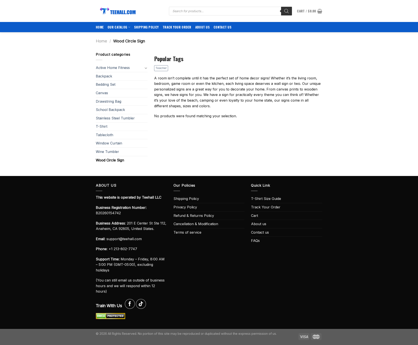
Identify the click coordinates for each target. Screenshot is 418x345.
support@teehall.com (124, 239)
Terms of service (187, 232)
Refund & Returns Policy (194, 215)
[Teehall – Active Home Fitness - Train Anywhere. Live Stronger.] (129, 11)
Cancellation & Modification (196, 224)
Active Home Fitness (113, 67)
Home (100, 27)
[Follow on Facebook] (130, 304)
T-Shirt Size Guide (266, 198)
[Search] (286, 11)
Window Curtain (109, 143)
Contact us (222, 27)
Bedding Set (105, 84)
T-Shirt (101, 126)
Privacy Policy (185, 207)
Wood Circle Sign (110, 160)
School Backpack (110, 109)
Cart (254, 215)
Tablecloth (104, 135)
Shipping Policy (146, 27)
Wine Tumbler (107, 151)
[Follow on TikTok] (141, 304)
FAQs (255, 240)
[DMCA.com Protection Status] (110, 315)
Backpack (104, 76)
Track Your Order (177, 27)
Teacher (161, 68)
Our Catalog (117, 27)
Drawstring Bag (108, 101)
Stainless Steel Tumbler (115, 118)
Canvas (102, 93)
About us (202, 27)
